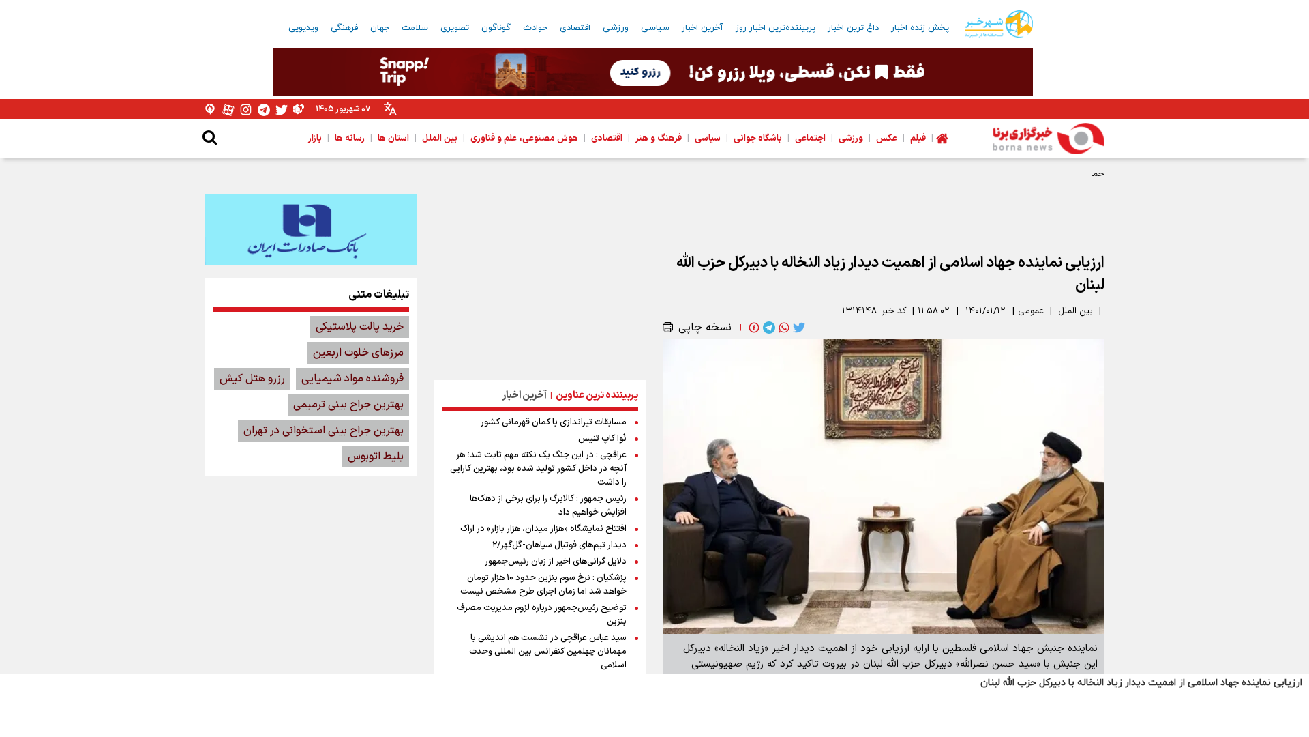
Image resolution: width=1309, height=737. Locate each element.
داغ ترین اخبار (853, 28)
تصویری (454, 28)
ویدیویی (303, 28)
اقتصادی (575, 28)
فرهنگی (344, 28)
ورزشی (616, 28)
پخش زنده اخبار (920, 28)
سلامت (415, 28)
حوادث (535, 28)
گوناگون (496, 28)
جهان (379, 28)
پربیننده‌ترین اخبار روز (775, 28)
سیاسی (655, 28)
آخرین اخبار (702, 28)
